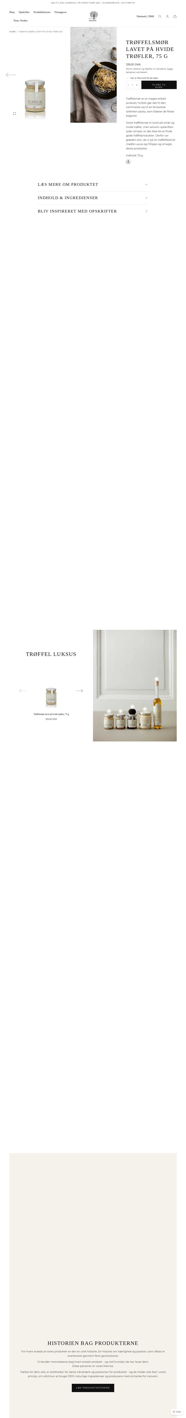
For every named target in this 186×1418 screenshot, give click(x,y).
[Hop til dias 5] (156, 678)
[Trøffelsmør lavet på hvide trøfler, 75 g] (51, 685)
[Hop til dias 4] (144, 709)
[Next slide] (106, 74)
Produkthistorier (42, 12)
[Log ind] (167, 16)
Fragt (170, 69)
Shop (12, 12)
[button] (145, 17)
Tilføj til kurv (159, 86)
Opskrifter (24, 12)
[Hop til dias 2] (120, 711)
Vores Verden (20, 20)
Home (12, 32)
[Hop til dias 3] (132, 706)
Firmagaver (60, 12)
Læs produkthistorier (93, 1388)
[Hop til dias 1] (108, 711)
